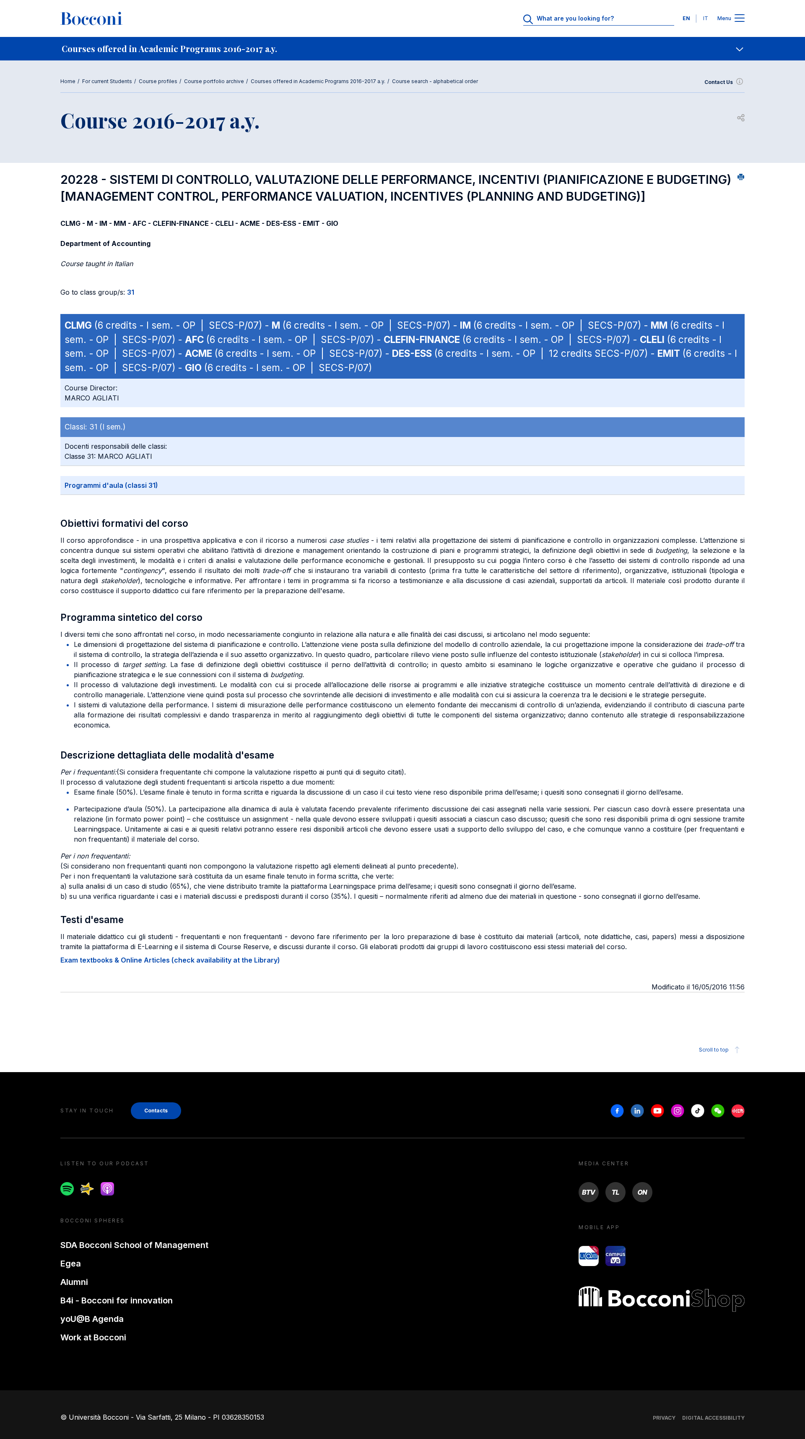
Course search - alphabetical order (435, 81)
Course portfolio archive (214, 81)
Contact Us (718, 82)
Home (67, 81)
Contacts (156, 1110)
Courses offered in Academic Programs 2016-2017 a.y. (318, 81)
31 (130, 292)
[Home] (91, 18)
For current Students (107, 81)
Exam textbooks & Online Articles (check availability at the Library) (170, 960)
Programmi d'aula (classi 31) (111, 485)
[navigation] (402, 48)
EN (686, 18)
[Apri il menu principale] (740, 19)
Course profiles (158, 81)
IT (705, 18)
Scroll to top (714, 1050)
